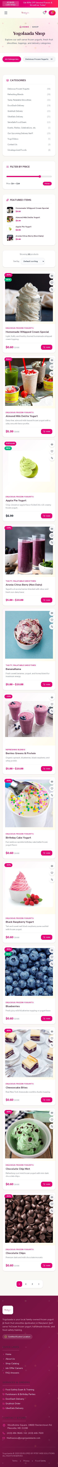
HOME (25, 27)
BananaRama (13, 669)
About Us (10, 1358)
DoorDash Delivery (15, 1398)
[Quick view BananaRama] (52, 613)
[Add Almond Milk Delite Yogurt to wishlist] (52, 367)
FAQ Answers (12, 1372)
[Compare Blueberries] (52, 964)
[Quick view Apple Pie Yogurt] (52, 444)
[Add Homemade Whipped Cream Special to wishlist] (52, 282)
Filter (47, 183)
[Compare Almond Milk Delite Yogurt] (52, 374)
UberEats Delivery (14, 1408)
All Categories (12, 59)
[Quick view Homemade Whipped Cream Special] (52, 276)
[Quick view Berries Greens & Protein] (52, 697)
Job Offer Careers (14, 1368)
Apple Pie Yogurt (16, 500)
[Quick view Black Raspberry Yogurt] (52, 866)
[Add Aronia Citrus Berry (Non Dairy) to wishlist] (52, 535)
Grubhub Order (13, 1403)
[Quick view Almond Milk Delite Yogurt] (52, 360)
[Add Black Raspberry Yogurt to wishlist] (52, 873)
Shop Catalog (12, 1363)
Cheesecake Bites (17, 1087)
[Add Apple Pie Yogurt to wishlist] (52, 451)
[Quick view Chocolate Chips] (52, 1197)
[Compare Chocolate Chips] (52, 1211)
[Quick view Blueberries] (52, 950)
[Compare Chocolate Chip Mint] (52, 1126)
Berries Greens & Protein (21, 753)
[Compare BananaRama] (52, 626)
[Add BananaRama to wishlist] (52, 620)
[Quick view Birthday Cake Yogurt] (52, 781)
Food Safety (40, 1461)
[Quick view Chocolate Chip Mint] (52, 1113)
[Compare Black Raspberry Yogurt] (52, 879)
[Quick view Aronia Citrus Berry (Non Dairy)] (52, 529)
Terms (14, 1461)
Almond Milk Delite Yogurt (22, 416)
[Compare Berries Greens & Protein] (52, 711)
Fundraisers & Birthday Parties (20, 1394)
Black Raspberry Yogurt (20, 922)
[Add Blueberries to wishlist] (52, 957)
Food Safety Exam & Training (20, 1389)
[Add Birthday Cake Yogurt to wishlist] (52, 788)
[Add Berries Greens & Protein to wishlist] (52, 704)
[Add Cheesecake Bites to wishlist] (52, 1038)
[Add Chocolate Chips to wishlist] (52, 1204)
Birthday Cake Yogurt (18, 837)
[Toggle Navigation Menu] (5, 12)
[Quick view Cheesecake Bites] (52, 1031)
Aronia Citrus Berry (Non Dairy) (24, 584)
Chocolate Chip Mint (18, 1169)
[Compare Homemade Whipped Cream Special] (52, 289)
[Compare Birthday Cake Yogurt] (52, 795)
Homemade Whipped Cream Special (27, 332)
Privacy (26, 1461)
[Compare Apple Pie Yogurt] (52, 458)
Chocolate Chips (16, 1253)
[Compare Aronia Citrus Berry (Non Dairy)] (52, 542)
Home (8, 1354)
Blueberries (13, 1006)
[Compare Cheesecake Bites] (52, 1045)
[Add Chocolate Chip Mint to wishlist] (52, 1119)
